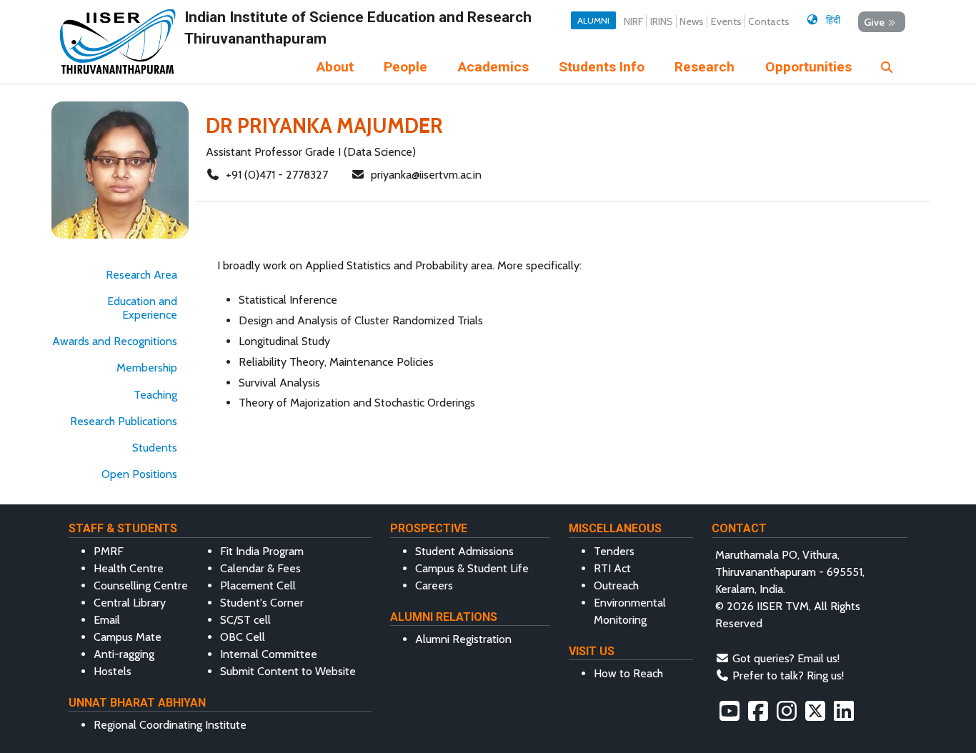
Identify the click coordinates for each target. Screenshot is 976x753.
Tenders (614, 551)
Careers (434, 585)
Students (154, 447)
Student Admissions (464, 551)
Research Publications (123, 421)
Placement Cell (258, 585)
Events (726, 21)
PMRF (109, 551)
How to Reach (628, 673)
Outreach (616, 585)
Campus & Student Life (472, 568)
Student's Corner (262, 602)
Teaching (155, 395)
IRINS (661, 21)
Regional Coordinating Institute (170, 725)
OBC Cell (242, 637)
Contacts (769, 21)
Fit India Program (262, 551)
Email (107, 620)
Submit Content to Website (288, 671)
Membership (146, 367)
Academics (493, 67)
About (335, 67)
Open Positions (139, 474)
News (691, 21)
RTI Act (612, 568)
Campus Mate (127, 637)
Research (704, 67)
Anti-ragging (124, 654)
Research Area (141, 274)
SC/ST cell (245, 620)
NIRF (633, 21)
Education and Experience (142, 307)
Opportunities (808, 67)
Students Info (601, 67)
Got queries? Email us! (786, 658)
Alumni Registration (463, 639)
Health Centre (129, 568)
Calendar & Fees (260, 568)
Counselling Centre (141, 585)
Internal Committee (268, 654)
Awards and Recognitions (114, 341)
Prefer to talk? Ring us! (788, 675)
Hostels (112, 671)
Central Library (130, 602)
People (405, 67)
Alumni (593, 20)
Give (874, 21)
